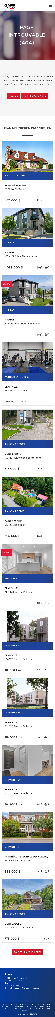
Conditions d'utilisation (30, 1008)
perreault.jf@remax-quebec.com (26, 988)
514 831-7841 (14, 985)
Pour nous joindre (35, 96)
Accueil (13, 96)
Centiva (33, 1014)
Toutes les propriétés (27, 952)
